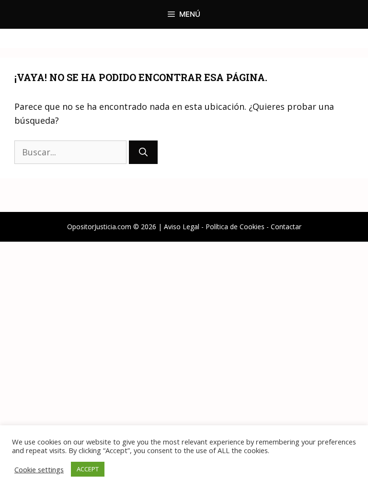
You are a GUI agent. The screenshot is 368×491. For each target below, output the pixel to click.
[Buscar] (143, 152)
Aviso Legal (181, 226)
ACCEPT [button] (88, 469)
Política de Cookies (235, 226)
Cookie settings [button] (39, 469)
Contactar (286, 226)
